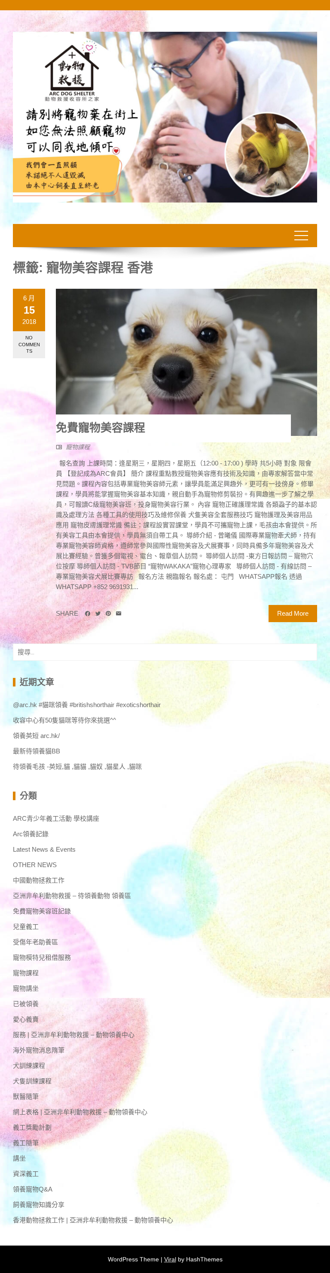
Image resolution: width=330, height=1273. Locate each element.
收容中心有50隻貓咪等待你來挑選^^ (64, 720)
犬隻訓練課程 (32, 1081)
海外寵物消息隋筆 (38, 1050)
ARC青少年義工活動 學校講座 (56, 818)
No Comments (29, 344)
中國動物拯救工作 (38, 880)
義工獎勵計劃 (32, 1127)
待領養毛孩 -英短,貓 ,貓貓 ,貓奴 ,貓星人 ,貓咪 (77, 766)
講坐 (19, 1158)
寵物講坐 (26, 988)
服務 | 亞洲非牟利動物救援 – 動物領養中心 (73, 1034)
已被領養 (26, 1003)
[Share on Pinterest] (108, 613)
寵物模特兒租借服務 (42, 957)
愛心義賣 (26, 1019)
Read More (293, 613)
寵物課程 (78, 447)
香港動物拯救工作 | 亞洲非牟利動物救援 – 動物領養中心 (93, 1220)
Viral (170, 1259)
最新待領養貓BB (36, 751)
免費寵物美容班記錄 (42, 911)
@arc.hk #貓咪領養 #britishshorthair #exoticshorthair (87, 704)
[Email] (118, 613)
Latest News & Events (44, 849)
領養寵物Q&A (32, 1189)
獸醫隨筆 (26, 1096)
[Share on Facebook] (87, 613)
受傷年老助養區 (35, 942)
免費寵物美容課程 (100, 427)
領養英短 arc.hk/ (36, 735)
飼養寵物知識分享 (38, 1204)
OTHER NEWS (35, 864)
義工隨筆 (26, 1142)
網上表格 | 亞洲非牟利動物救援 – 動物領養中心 (80, 1112)
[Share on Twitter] (98, 613)
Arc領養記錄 (31, 834)
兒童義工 (26, 926)
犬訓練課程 (29, 1065)
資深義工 (26, 1173)
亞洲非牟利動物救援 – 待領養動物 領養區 (72, 895)
